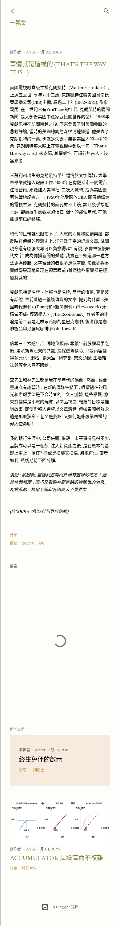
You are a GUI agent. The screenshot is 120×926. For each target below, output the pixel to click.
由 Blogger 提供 (64, 907)
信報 (41, 543)
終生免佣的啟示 (40, 760)
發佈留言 (29, 868)
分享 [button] (13, 535)
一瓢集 (18, 22)
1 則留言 (37, 770)
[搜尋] (106, 10)
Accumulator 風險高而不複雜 (56, 858)
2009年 (28, 543)
